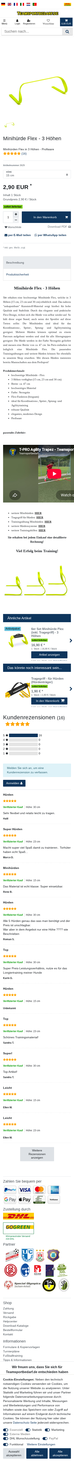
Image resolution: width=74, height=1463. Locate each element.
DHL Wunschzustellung (25, 1438)
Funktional (16, 1444)
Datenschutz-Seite (25, 1422)
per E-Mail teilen (19, 235)
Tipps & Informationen (17, 1360)
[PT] (34, 4)
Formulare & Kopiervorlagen (21, 1347)
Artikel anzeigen (49, 654)
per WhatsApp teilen (51, 235)
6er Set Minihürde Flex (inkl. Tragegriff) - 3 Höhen (47, 632)
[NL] (28, 4)
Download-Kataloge (16, 1325)
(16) (24, 153)
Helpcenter (10, 1321)
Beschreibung (15, 262)
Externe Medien (20, 1434)
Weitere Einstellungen (41, 1444)
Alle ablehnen (37, 1453)
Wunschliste (14, 227)
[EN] (9, 4)
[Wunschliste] (48, 22)
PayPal (53, 1438)
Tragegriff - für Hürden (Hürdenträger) (47, 680)
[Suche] (67, 31)
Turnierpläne (11, 1351)
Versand (8, 1312)
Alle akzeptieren (60, 1453)
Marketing (57, 1429)
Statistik (37, 1429)
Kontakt (8, 1334)
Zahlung (8, 1308)
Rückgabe (9, 1317)
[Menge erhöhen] (16, 214)
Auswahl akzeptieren (13, 1453)
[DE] (3, 4)
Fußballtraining (13, 1355)
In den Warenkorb (45, 217)
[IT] (22, 4)
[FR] (16, 4)
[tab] (37, 262)
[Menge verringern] (16, 220)
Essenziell (16, 1429)
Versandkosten (33, 247)
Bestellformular (13, 1330)
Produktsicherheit (17, 274)
